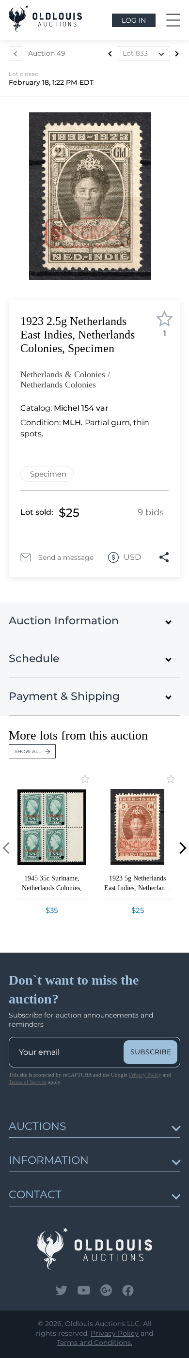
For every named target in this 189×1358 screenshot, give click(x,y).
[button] (180, 848)
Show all (28, 751)
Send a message (66, 557)
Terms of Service (28, 1082)
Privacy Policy (145, 1074)
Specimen (48, 473)
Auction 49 (46, 53)
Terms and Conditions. (94, 1342)
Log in (134, 20)
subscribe (150, 1052)
